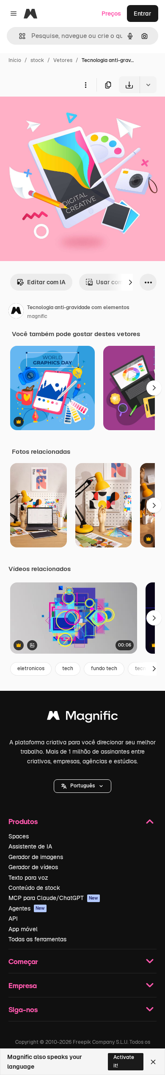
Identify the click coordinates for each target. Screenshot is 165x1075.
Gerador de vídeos (33, 867)
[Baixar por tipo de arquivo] (148, 84)
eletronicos (30, 668)
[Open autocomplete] (18, 36)
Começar (23, 961)
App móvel (23, 929)
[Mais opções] (85, 84)
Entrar (142, 13)
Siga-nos (23, 1009)
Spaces (18, 836)
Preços (111, 13)
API (13, 918)
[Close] (153, 1062)
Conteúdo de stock (34, 888)
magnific (37, 316)
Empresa (22, 985)
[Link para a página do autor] (16, 312)
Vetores (62, 60)
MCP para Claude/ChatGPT (53, 898)
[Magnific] (82, 717)
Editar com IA (46, 282)
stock (37, 60)
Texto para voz (28, 877)
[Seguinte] (130, 282)
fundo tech (104, 668)
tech (67, 668)
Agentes (26, 908)
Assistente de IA (30, 846)
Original (54, 113)
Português (82, 785)
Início (14, 60)
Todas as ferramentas (37, 939)
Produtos (23, 821)
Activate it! (123, 1061)
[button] (82, 786)
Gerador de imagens (35, 857)
